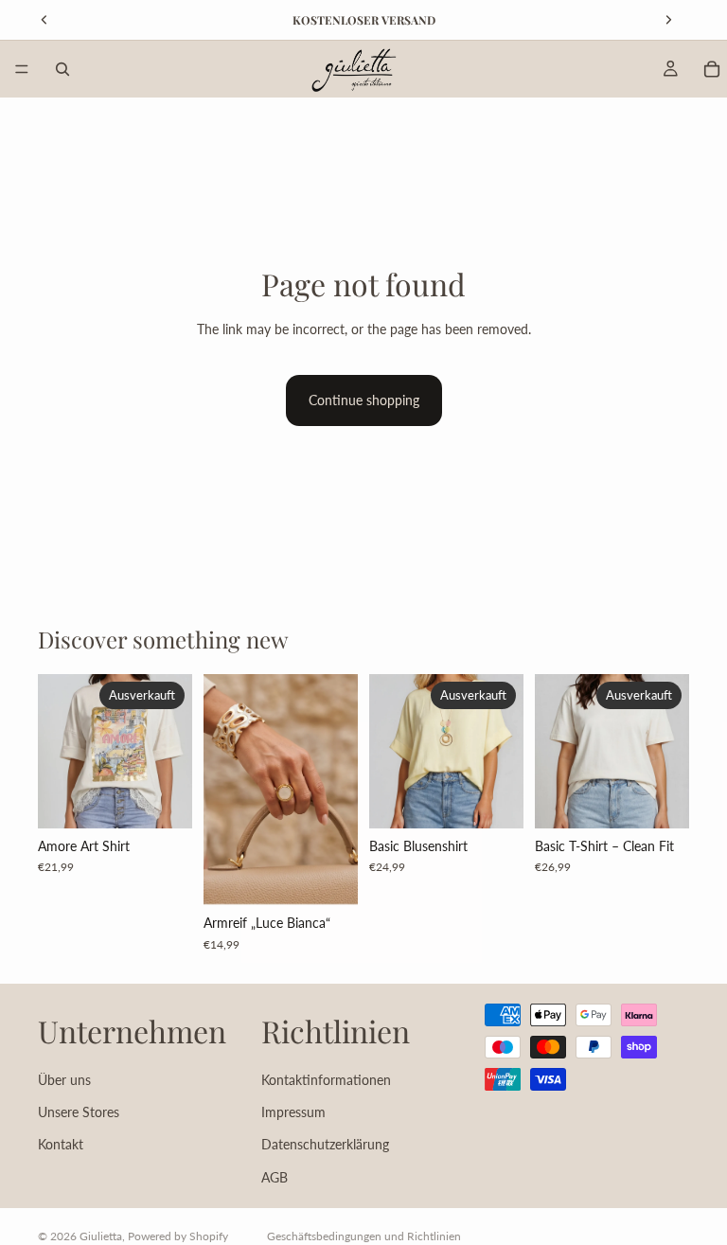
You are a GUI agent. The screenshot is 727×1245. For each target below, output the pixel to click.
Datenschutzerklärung (325, 1144)
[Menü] (22, 69)
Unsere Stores (78, 1112)
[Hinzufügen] (328, 876)
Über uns (64, 1079)
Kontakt (60, 1144)
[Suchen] (62, 69)
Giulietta (101, 1236)
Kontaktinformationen (326, 1079)
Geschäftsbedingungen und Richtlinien (364, 1236)
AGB (274, 1176)
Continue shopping (364, 400)
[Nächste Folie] (337, 789)
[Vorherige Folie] (224, 789)
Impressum (293, 1112)
